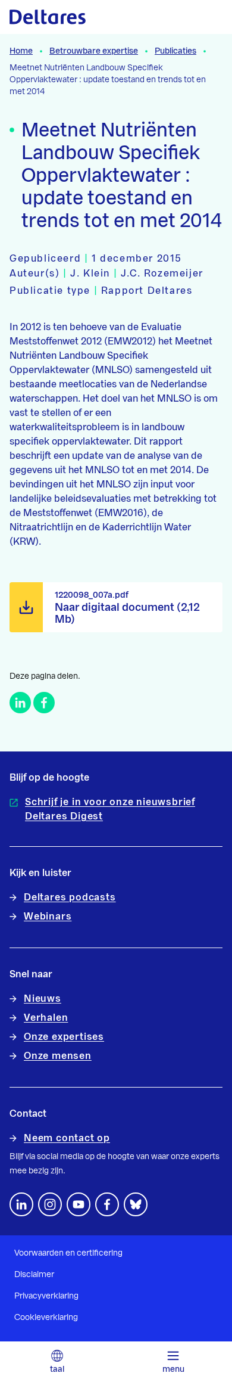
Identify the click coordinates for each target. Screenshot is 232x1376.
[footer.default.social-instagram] (50, 1204)
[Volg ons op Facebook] (107, 1204)
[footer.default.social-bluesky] (136, 1204)
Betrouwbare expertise (93, 51)
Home (21, 51)
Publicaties (175, 51)
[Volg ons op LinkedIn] (21, 1204)
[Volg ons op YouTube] (78, 1204)
